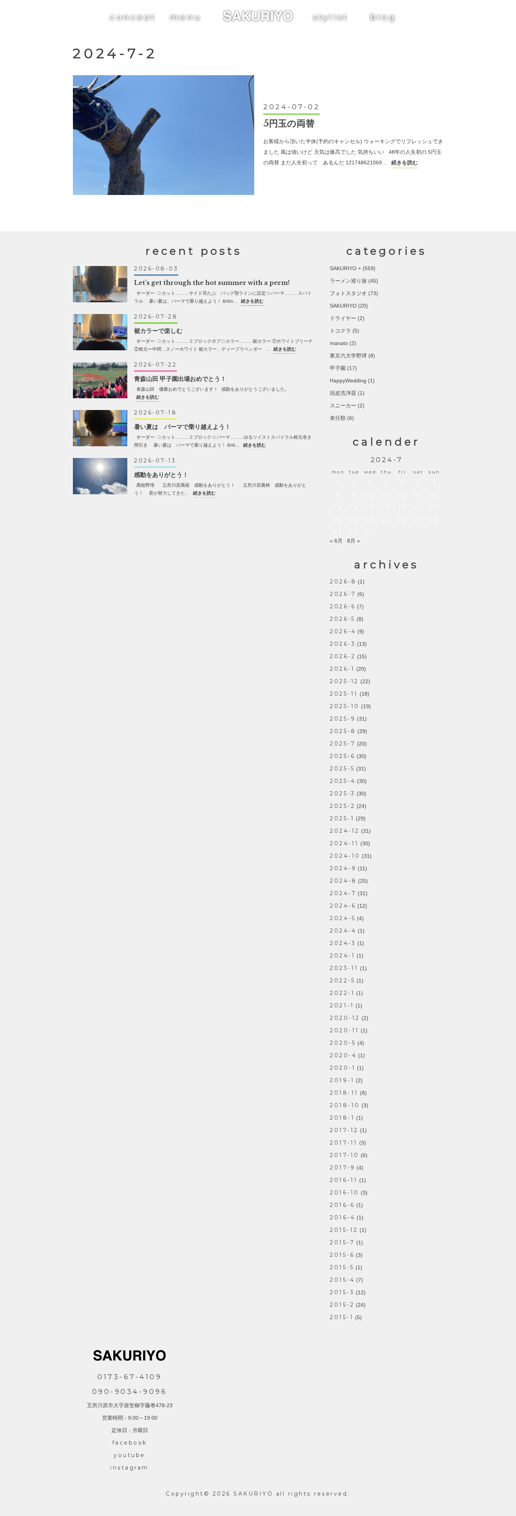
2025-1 (342, 818)
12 (402, 495)
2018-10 (345, 1105)
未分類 (338, 418)
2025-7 (342, 743)
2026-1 (342, 668)
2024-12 (345, 831)
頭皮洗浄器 (343, 393)
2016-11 (344, 1180)
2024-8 (343, 880)
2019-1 (342, 1080)
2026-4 (343, 631)
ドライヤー (343, 318)
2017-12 (344, 1130)
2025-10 (345, 706)
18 (386, 507)
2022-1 (342, 993)
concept (133, 17)
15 (338, 507)
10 (370, 495)
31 (370, 531)
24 (370, 519)
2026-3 (342, 643)
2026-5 (342, 619)
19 (403, 507)
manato (339, 343)
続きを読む (404, 162)
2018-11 (344, 1092)
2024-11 (344, 843)
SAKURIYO (343, 306)
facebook (129, 1442)
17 (370, 507)
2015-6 (342, 1254)
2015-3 (342, 1292)
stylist (331, 17)
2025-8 (343, 731)
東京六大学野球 (348, 356)
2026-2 (342, 656)
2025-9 (342, 718)
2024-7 (343, 893)
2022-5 (342, 980)
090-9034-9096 (129, 1392)
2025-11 (344, 693)
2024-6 (343, 905)
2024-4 (343, 930)
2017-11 (344, 1142)
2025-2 (342, 806)
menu (185, 17)
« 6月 (336, 541)
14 (435, 495)
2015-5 (342, 1267)
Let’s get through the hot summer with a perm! (212, 282)
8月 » (353, 541)
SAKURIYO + (345, 268)
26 (402, 519)
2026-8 (343, 581)
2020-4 (343, 1055)
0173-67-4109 (129, 1377)
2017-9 (342, 1167)
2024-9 (343, 868)
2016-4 (342, 1217)
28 (434, 519)
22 (338, 519)
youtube (129, 1455)
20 (418, 507)
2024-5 (342, 918)
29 (338, 531)
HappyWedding (348, 380)
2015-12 (344, 1230)
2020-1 (342, 1067)
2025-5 (342, 768)
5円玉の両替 (289, 123)
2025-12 (344, 681)
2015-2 (342, 1304)
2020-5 (343, 1043)
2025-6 (342, 756)
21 (435, 507)
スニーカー (343, 405)
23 (354, 519)
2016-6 (342, 1205)
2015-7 (342, 1242)
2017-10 (344, 1155)
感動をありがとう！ (161, 474)
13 (419, 495)
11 (386, 495)
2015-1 (342, 1317)
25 (386, 519)
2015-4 (342, 1279)
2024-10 (345, 855)
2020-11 (344, 1030)
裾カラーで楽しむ (158, 330)
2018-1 (342, 1117)
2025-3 (342, 793)
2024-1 (342, 955)
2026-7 (343, 594)
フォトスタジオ (348, 293)
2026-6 (342, 606)
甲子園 (338, 368)
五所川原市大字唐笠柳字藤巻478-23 (130, 1405)
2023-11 (344, 968)
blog (383, 17)
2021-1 (342, 1005)
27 (418, 519)
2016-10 (344, 1192)
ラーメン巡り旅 (348, 281)
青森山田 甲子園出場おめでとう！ (180, 378)
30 (354, 531)
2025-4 (342, 781)
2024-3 (343, 943)
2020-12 (345, 1018)
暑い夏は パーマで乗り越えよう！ (182, 426)
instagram (129, 1467)
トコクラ (340, 331)
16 (354, 507)
